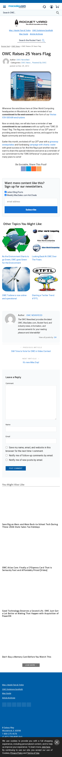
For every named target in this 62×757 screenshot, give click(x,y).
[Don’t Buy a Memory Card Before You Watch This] (31, 637)
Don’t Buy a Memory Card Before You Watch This (26, 657)
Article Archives (36, 34)
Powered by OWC (39, 63)
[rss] (38, 337)
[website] (19, 337)
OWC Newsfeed (22, 60)
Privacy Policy (16, 753)
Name (8, 425)
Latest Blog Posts (14, 192)
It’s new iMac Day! (31, 362)
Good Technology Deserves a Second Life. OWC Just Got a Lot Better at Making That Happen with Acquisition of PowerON (30, 614)
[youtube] (34, 337)
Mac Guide (23, 34)
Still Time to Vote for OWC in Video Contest (31, 351)
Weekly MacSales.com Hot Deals (21, 195)
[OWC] (31, 23)
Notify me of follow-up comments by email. (31, 455)
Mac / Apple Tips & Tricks (20, 30)
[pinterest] (30, 337)
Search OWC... (9, 12)
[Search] (57, 13)
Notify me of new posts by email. (26, 460)
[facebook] (23, 337)
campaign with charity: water (42, 145)
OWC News (26, 63)
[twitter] (27, 337)
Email (8, 437)
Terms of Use (33, 753)
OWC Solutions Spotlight (42, 30)
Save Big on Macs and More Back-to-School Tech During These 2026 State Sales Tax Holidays (30, 525)
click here (46, 747)
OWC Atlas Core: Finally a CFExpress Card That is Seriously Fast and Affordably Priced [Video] (27, 569)
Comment (10, 383)
